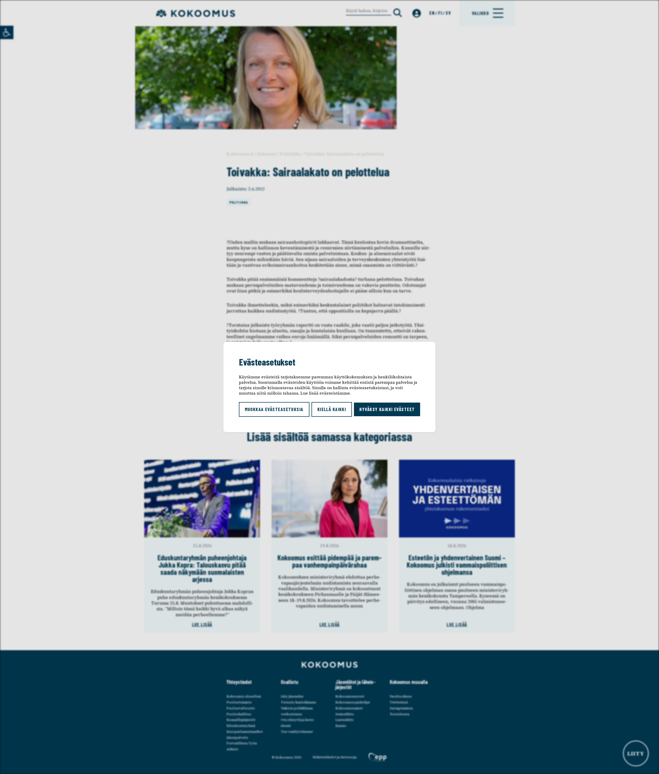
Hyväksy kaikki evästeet (387, 409)
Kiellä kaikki (331, 409)
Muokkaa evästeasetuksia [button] (274, 409)
